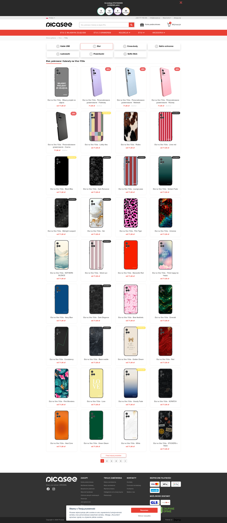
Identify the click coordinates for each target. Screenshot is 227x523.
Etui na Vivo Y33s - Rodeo (131, 144)
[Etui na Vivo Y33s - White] (130, 425)
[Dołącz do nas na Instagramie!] (53, 488)
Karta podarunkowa (87, 482)
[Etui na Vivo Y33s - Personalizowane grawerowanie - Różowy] (165, 82)
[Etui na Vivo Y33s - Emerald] (165, 299)
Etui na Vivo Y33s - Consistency (62, 359)
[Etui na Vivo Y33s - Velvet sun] (96, 255)
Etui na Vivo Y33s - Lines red (165, 144)
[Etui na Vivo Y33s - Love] (96, 383)
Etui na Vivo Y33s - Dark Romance (96, 189)
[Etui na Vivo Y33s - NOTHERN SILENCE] (61, 255)
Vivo (60, 38)
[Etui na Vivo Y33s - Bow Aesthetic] (130, 299)
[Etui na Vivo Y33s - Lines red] (165, 126)
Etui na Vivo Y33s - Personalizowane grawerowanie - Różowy (165, 101)
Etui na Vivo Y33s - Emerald (165, 317)
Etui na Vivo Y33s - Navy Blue (61, 317)
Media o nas (131, 492)
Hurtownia (130, 489)
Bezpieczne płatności (88, 489)
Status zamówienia (110, 482)
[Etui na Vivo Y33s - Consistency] (61, 341)
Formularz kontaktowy (134, 485)
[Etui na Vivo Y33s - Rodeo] (130, 126)
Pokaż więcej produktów (113, 455)
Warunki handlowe (87, 492)
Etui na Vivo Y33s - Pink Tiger (131, 231)
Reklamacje (107, 495)
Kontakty (129, 482)
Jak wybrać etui (86, 502)
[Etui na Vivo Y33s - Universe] (165, 213)
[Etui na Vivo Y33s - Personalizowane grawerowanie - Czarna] (61, 126)
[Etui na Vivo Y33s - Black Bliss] (61, 171)
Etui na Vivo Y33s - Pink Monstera (61, 401)
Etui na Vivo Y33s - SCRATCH (165, 401)
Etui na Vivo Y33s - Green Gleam (96, 443)
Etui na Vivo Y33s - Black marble (96, 359)
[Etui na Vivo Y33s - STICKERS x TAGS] (165, 425)
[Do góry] (3, 520)
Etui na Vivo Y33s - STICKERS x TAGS (165, 444)
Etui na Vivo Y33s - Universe (165, 231)
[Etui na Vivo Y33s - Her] (96, 213)
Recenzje (84, 498)
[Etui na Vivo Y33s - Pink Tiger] (130, 213)
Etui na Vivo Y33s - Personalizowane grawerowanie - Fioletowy (96, 101)
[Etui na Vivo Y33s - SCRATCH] (165, 383)
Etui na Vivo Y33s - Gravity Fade (131, 401)
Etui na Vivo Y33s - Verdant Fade (165, 189)
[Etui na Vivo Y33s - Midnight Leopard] (61, 213)
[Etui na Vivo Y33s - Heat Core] (61, 425)
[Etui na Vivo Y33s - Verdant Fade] (165, 171)
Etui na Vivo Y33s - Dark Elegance (96, 317)
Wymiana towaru (109, 489)
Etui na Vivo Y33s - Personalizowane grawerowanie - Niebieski (130, 101)
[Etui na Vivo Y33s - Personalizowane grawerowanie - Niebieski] (130, 82)
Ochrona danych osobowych (90, 495)
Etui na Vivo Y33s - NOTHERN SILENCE (61, 274)
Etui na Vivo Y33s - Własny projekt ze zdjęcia (62, 101)
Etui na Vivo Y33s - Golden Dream (131, 359)
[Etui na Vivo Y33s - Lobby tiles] (96, 126)
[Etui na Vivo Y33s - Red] (165, 341)
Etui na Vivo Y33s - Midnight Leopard (62, 231)
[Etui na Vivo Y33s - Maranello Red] (130, 255)
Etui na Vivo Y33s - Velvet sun (96, 273)
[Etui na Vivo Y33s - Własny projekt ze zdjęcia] (61, 82)
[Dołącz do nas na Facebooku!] (48, 488)
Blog (82, 505)
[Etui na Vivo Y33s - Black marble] (96, 341)
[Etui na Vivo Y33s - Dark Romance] (96, 171)
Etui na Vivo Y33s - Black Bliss (61, 189)
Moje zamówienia (109, 485)
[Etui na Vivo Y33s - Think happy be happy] (165, 255)
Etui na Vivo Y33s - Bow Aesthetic (130, 317)
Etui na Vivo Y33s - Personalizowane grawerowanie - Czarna (61, 145)
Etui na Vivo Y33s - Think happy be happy (165, 274)
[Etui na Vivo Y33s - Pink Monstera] (61, 383)
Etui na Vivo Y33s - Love (96, 401)
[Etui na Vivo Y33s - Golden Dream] (130, 341)
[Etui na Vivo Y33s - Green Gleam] (96, 425)
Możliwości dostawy (87, 485)
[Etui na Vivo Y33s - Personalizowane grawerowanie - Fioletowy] (96, 82)
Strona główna (51, 38)
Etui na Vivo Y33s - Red (165, 359)
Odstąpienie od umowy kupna (113, 492)
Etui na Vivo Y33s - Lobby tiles (96, 144)
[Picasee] (59, 24)
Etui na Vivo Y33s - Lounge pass (131, 189)
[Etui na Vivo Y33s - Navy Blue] (61, 299)
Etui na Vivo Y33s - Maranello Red (131, 273)
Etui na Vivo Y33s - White (130, 443)
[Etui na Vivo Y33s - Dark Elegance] (96, 299)
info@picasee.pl (155, 18)
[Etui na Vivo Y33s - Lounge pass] (130, 171)
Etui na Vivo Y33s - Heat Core (61, 443)
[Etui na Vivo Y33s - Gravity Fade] (130, 383)
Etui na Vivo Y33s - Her (96, 231)
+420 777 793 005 (141, 18)
